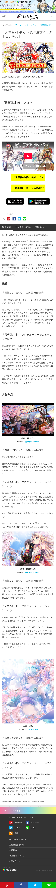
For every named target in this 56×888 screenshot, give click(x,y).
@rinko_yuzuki (32, 572)
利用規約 (13, 850)
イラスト (34, 25)
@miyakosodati (32, 442)
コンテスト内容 (23, 227)
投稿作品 (39, 227)
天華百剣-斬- (45, 25)
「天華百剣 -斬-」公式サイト (28, 177)
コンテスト (7, 25)
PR (15, 25)
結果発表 (6, 227)
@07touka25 (32, 729)
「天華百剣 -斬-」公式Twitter (28, 187)
